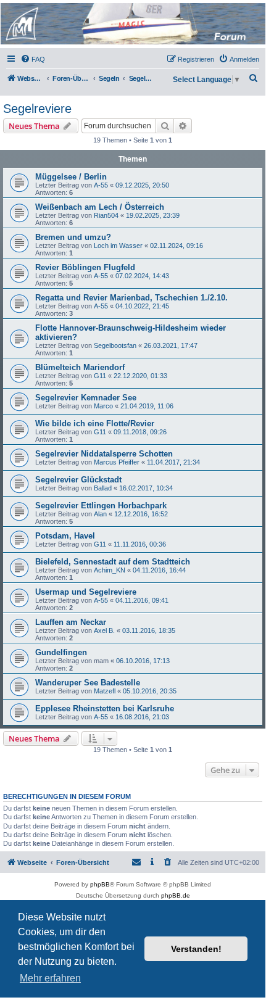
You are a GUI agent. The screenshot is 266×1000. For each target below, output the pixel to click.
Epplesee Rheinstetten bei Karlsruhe (104, 708)
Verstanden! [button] (196, 949)
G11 (100, 375)
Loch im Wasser (118, 245)
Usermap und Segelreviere (85, 592)
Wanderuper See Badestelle (87, 682)
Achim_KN (109, 570)
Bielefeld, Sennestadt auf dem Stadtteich (112, 561)
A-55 (101, 185)
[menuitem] (32, 59)
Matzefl (104, 691)
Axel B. (104, 630)
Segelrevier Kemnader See (85, 397)
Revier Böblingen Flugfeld (85, 267)
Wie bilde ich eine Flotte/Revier (94, 423)
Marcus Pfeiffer (116, 462)
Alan (100, 514)
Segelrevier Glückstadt (78, 479)
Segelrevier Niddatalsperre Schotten (104, 453)
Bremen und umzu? (73, 237)
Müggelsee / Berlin (71, 176)
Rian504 (106, 215)
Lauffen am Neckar (70, 622)
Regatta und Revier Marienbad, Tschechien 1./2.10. (131, 297)
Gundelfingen (61, 652)
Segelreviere (37, 108)
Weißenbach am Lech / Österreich (99, 207)
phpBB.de (175, 895)
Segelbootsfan (115, 345)
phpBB (100, 884)
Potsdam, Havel (65, 535)
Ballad (103, 488)
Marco (103, 406)
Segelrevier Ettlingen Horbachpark (101, 505)
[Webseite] (132, 23)
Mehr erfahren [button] (50, 978)
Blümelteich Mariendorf (80, 367)
